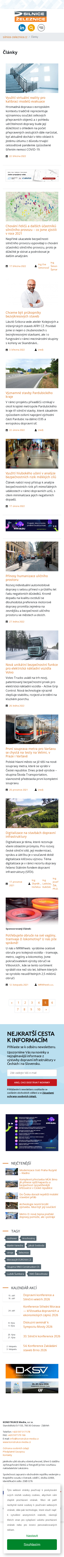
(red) (40, 349)
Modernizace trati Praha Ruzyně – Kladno (38, 1171)
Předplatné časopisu (14, 1451)
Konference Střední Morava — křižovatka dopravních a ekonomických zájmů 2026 (41, 1311)
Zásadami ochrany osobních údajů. (30, 1094)
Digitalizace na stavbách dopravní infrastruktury (31, 835)
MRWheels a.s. (46, 984)
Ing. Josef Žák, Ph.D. (55, 883)
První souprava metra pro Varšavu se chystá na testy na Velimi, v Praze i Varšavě (31, 752)
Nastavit (32, 1536)
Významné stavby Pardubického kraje (29, 395)
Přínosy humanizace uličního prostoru (27, 578)
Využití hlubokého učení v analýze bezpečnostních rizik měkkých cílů (31, 475)
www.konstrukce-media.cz (17, 1442)
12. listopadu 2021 (18, 984)
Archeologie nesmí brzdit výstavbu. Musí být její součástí (37, 1205)
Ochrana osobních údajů (16, 1448)
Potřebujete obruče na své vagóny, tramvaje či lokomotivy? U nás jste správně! (31, 939)
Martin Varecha (15, 1245)
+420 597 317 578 (21, 1431)
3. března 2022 (17, 349)
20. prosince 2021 (18, 789)
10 (38, 1009)
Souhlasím (32, 1545)
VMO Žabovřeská (38, 1273)
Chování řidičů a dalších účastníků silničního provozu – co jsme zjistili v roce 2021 (31, 230)
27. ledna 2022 (16, 621)
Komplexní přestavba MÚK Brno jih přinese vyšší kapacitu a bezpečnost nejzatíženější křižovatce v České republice (38, 1184)
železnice (24, 1252)
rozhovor (12, 1238)
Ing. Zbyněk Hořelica (36, 884)
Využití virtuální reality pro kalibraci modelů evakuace (25, 99)
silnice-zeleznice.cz (15, 37)
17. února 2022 (17, 506)
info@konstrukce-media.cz (24, 1438)
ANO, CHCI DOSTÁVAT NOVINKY (32, 1082)
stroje (10, 1252)
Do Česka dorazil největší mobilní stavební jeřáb (38, 1196)
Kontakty (7, 1455)
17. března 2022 (17, 266)
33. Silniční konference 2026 (41, 1336)
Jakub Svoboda (36, 1245)
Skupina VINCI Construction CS (23, 1266)
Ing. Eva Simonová (43, 266)
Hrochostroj (28, 1238)
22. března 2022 (17, 156)
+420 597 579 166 (16, 1435)
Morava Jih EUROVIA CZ (19, 1259)
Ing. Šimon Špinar (54, 266)
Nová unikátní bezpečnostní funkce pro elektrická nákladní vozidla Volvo (32, 668)
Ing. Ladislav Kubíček (46, 884)
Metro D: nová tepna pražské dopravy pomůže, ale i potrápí (37, 1215)
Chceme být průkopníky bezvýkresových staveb (23, 314)
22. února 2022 (17, 430)
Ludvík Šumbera (15, 1273)
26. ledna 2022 (16, 705)
